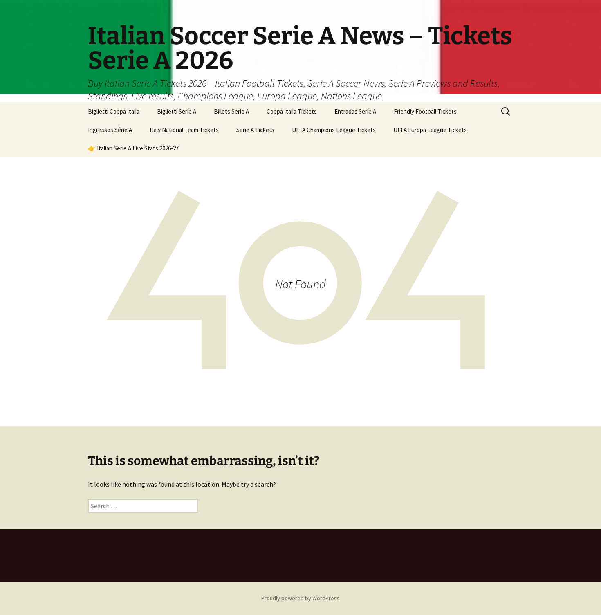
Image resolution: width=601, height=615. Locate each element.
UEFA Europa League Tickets (430, 130)
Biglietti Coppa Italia (113, 111)
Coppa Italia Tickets (292, 111)
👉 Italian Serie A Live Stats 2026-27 (133, 148)
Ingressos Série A (110, 130)
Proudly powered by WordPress (300, 598)
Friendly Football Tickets (425, 111)
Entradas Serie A (355, 111)
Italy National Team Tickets (184, 130)
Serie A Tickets (255, 130)
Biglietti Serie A (176, 111)
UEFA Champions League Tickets (334, 130)
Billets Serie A (231, 111)
